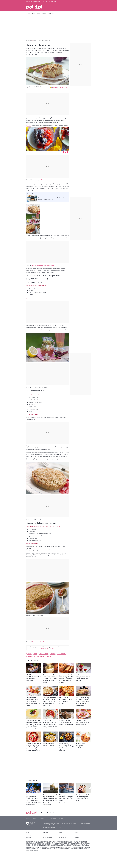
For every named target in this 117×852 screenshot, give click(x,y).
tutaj (37, 850)
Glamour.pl (28, 835)
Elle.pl (27, 832)
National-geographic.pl (48, 837)
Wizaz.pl (77, 835)
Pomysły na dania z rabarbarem (40, 642)
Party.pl (60, 832)
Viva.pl (76, 832)
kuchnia (29, 653)
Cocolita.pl (28, 837)
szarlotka (49, 656)
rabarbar (53, 653)
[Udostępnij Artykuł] (67, 87)
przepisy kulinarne (44, 653)
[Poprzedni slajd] (27, 788)
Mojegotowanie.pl (47, 835)
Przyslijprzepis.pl (62, 837)
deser (35, 653)
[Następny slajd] (90, 788)
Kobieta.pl (61, 835)
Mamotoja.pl (45, 832)
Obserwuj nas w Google (57, 87)
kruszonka (42, 656)
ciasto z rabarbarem (32, 656)
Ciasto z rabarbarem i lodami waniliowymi (43, 265)
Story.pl (77, 837)
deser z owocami (61, 653)
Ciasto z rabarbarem (46, 180)
